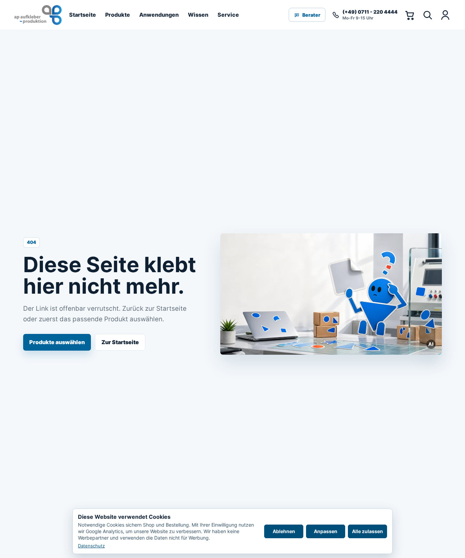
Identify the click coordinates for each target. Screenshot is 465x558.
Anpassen (325, 531)
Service (228, 14)
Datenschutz (91, 545)
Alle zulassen (367, 531)
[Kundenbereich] (445, 15)
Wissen (198, 14)
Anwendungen (159, 14)
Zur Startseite (120, 342)
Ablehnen (284, 531)
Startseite (82, 14)
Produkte (117, 14)
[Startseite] (38, 15)
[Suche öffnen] (427, 15)
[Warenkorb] (409, 15)
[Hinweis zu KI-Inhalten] (431, 344)
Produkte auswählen (57, 342)
